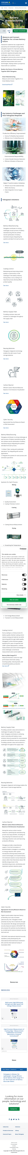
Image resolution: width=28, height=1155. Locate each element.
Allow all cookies (14, 599)
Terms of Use (14, 1142)
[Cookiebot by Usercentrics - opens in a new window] (20, 549)
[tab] (5, 990)
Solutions (17, 1126)
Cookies (14, 1146)
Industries (11, 8)
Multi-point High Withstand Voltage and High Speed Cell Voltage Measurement (14, 1004)
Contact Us (13, 1109)
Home (5, 8)
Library (17, 1130)
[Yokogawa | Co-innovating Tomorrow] (6, 3)
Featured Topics (7, 1134)
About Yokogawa (19, 1134)
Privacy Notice (14, 1144)
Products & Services (8, 1130)
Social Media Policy (14, 1147)
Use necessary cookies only (14, 604)
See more (6, 242)
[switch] (24, 579)
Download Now (6, 84)
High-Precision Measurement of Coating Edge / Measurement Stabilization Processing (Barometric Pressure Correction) (14, 1032)
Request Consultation (20, 31)
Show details (20, 595)
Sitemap (14, 1149)
